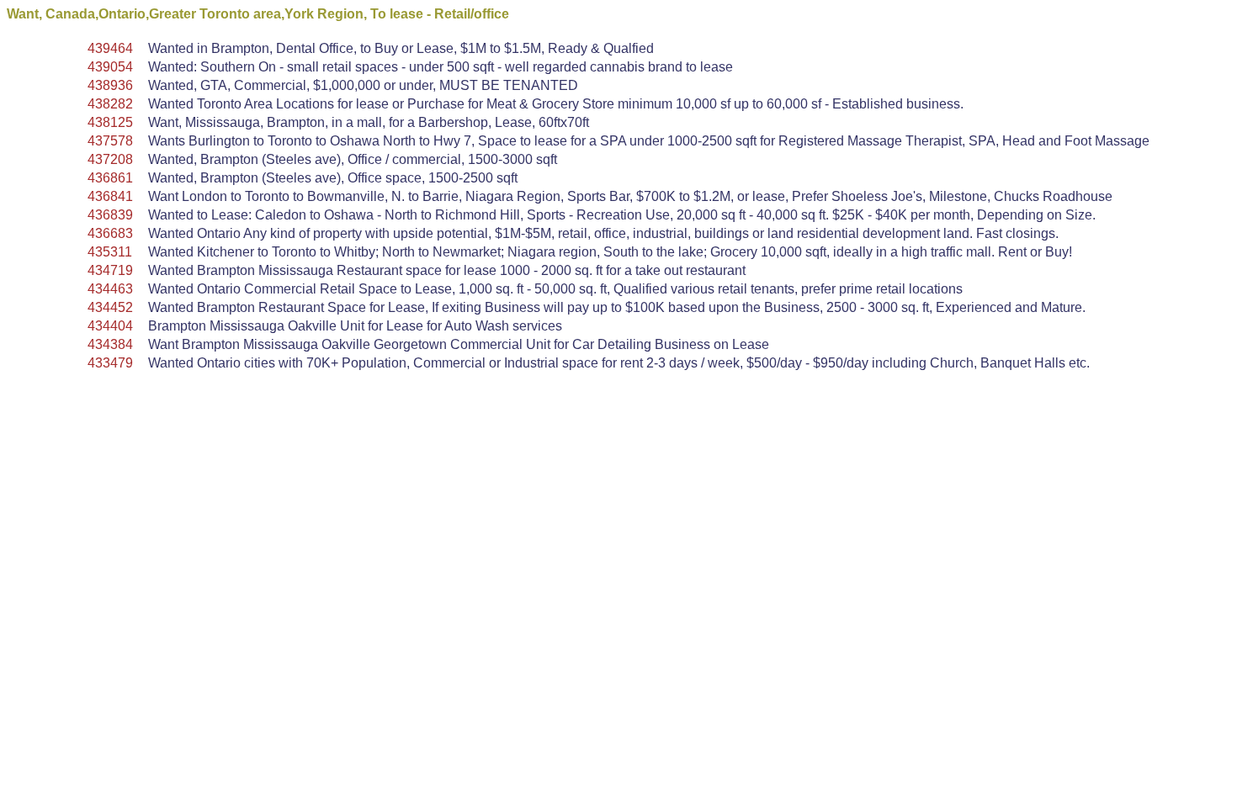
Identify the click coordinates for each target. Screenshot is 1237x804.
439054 (110, 67)
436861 (110, 178)
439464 (110, 48)
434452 (110, 307)
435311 (110, 252)
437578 (110, 141)
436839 (110, 215)
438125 (110, 122)
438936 (110, 85)
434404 (110, 326)
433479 (110, 363)
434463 (110, 289)
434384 (110, 344)
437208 (110, 159)
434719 (110, 270)
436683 (110, 233)
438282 (110, 104)
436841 (110, 196)
